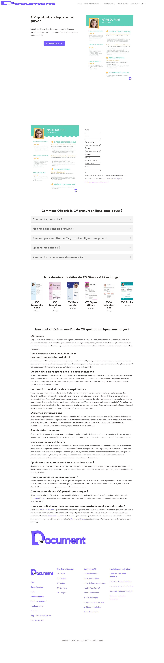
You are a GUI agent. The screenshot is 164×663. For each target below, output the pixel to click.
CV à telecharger (109, 305)
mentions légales (115, 179)
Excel (87, 136)
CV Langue (61, 593)
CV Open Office (91, 303)
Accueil (80, 4)
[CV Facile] (127, 291)
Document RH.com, (46, 510)
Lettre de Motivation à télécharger (127, 4)
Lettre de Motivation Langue (121, 591)
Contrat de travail (90, 574)
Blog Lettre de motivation (41, 616)
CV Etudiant (62, 588)
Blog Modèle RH (37, 620)
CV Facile (127, 302)
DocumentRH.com (38, 498)
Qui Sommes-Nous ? (39, 601)
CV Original (61, 578)
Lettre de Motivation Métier (120, 581)
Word (87, 130)
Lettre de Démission (91, 578)
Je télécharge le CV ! (54, 43)
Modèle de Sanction (91, 593)
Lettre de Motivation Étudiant (121, 586)
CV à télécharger (108, 4)
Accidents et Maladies (92, 607)
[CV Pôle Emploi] (73, 291)
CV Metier (61, 583)
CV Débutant (55, 305)
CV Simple (37, 311)
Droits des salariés (91, 612)
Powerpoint (89, 142)
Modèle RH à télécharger (91, 4)
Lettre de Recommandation (94, 583)
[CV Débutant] (55, 291)
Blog (143, 4)
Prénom (88, 154)
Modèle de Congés (91, 598)
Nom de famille (91, 160)
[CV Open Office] (91, 291)
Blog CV (34, 611)
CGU (104, 179)
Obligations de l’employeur (94, 602)
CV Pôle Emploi (73, 303)
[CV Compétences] (37, 291)
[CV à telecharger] (109, 291)
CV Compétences (37, 305)
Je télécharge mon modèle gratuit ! (97, 182)
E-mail (87, 166)
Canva (87, 148)
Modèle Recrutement (92, 588)
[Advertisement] (82, 103)
